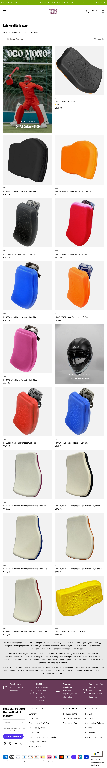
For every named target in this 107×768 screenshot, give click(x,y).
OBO (56, 98)
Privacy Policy (35, 746)
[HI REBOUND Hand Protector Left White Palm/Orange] (79, 537)
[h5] (79, 354)
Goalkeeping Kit (17, 642)
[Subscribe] (22, 722)
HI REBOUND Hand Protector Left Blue (20, 317)
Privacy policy (20, 761)
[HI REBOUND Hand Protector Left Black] (27, 160)
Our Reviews (34, 732)
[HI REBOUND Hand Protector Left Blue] (27, 285)
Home (5, 32)
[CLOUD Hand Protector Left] (79, 70)
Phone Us (89, 714)
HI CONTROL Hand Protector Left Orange (73, 317)
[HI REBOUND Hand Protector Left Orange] (79, 160)
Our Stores (33, 719)
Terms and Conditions (38, 742)
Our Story (33, 714)
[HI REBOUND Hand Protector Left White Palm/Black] (79, 474)
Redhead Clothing (70, 714)
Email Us (89, 719)
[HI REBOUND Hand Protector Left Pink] (27, 348)
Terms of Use (8, 731)
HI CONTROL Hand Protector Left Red (19, 443)
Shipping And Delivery (94, 723)
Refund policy (7, 761)
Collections (15, 32)
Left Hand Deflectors (31, 32)
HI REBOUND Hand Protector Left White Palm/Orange (78, 569)
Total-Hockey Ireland (72, 719)
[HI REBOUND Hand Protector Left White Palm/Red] (27, 600)
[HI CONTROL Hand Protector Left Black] (27, 222)
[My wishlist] (98, 11)
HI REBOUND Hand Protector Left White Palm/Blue (25, 569)
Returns (88, 728)
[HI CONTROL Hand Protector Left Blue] (79, 411)
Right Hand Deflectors (80, 660)
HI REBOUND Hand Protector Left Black (20, 191)
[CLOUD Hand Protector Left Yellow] (79, 600)
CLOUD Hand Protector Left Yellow (70, 631)
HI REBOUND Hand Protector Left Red (71, 254)
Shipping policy (48, 761)
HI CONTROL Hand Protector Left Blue (71, 443)
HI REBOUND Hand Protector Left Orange (73, 191)
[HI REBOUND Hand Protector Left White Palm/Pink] (27, 474)
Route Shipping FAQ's (94, 737)
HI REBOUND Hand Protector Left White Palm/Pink (25, 506)
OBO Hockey (35, 656)
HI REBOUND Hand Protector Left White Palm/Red (25, 631)
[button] (4, 11)
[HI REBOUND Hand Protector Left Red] (79, 222)
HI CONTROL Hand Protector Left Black (20, 254)
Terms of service (33, 761)
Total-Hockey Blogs (37, 728)
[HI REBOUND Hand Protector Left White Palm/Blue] (27, 537)
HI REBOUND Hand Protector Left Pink (20, 380)
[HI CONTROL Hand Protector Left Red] (27, 411)
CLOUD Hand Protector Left (67, 101)
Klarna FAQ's (90, 732)
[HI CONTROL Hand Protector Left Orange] (79, 285)
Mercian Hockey (52, 656)
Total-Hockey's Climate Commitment (44, 737)
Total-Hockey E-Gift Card (39, 723)
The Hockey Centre (71, 723)
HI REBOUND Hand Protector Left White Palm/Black (77, 506)
